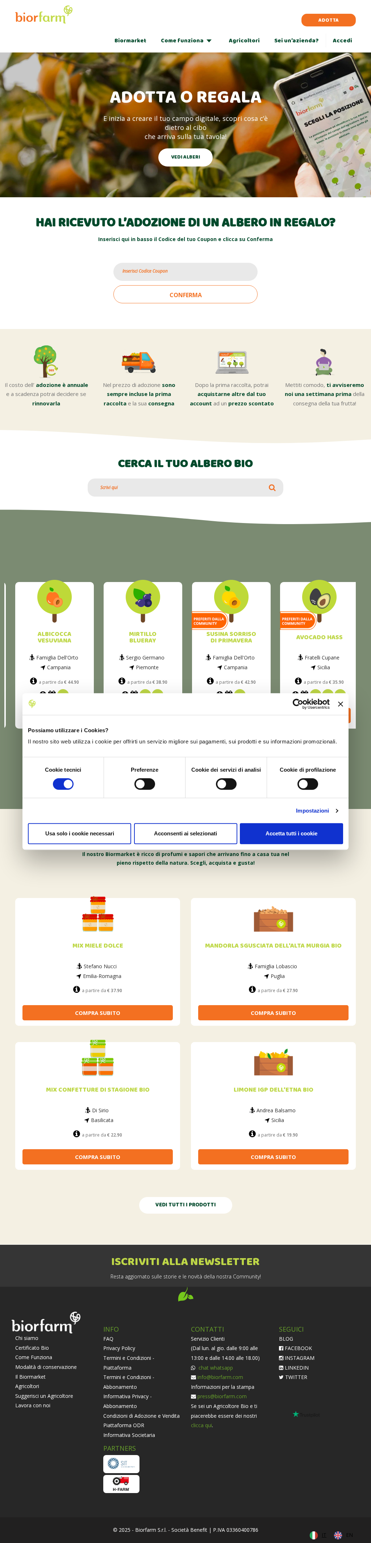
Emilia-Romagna (102, 976)
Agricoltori (244, 41)
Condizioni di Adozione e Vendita (141, 1415)
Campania (147, 667)
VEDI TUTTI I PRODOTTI (185, 1205)
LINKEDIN (296, 1367)
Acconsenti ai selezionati (185, 833)
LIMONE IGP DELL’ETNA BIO (273, 1090)
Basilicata (102, 1120)
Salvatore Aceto (322, 657)
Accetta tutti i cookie (291, 833)
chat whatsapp (215, 1367)
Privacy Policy (119, 1348)
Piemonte (59, 667)
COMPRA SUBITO (97, 1012)
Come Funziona (33, 1357)
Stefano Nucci (100, 966)
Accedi (342, 41)
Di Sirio (100, 1110)
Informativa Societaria (129, 1435)
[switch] (144, 784)
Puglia (278, 976)
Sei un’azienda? (296, 41)
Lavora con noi (32, 1405)
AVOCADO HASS (231, 637)
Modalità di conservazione (46, 1366)
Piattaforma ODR (123, 1425)
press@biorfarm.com (222, 1396)
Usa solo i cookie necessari (79, 833)
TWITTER (295, 1377)
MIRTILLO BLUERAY (54, 637)
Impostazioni (312, 811)
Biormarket (130, 41)
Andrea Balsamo (276, 1110)
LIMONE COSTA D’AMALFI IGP (320, 637)
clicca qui (201, 1425)
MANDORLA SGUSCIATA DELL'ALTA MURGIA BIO (273, 946)
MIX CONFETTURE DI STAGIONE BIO (98, 1090)
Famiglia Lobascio (276, 966)
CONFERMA (186, 295)
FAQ (108, 1338)
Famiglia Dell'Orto (146, 657)
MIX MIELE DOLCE (97, 946)
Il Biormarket (30, 1376)
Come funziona (182, 41)
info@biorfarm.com (220, 1377)
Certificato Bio (32, 1347)
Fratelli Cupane (234, 657)
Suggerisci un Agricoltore (44, 1395)
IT (324, 1534)
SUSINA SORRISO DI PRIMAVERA (143, 637)
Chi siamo (26, 1338)
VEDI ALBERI (185, 157)
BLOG (286, 1338)
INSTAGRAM (298, 1357)
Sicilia (235, 667)
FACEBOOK (297, 1348)
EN (349, 1534)
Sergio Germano (57, 657)
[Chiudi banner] (340, 704)
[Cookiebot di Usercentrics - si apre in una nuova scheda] (298, 704)
